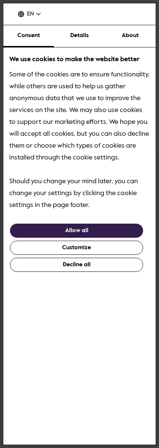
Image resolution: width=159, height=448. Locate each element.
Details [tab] (79, 36)
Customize (76, 248)
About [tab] (130, 36)
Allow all (76, 231)
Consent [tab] (28, 36)
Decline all (77, 265)
